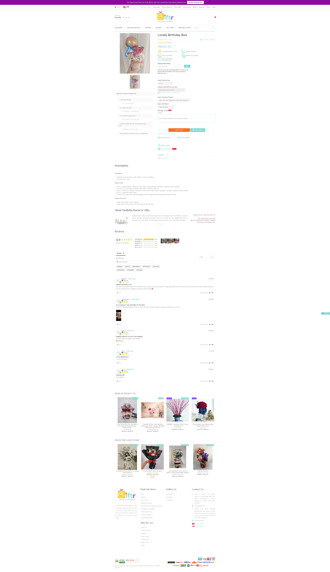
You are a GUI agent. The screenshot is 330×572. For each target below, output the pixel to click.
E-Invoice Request (146, 515)
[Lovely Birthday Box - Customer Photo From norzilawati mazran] (170, 241)
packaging (130, 270)
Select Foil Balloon (163, 104)
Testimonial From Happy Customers (151, 506)
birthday (139, 270)
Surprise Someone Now (195, 2)
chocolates (120, 270)
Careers (143, 533)
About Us (143, 527)
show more (159, 224)
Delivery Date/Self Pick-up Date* (168, 87)
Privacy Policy (145, 536)
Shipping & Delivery (146, 503)
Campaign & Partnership (148, 509)
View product (127, 412)
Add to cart (179, 130)
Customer (156, 266)
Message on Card (164, 110)
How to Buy (144, 500)
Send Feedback (199, 520)
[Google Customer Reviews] (132, 561)
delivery (119, 266)
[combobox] (204, 28)
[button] (210, 293)
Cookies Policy (145, 539)
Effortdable (136, 266)
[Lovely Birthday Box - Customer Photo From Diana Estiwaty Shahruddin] (176, 241)
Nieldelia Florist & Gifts (164, 39)
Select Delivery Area (164, 80)
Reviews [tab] (119, 253)
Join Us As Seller (145, 530)
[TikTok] (129, 17)
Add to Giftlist (198, 130)
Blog (142, 494)
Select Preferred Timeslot (165, 97)
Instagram (170, 497)
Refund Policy (145, 542)
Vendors (143, 497)
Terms (142, 545)
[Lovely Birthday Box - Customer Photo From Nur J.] (164, 241)
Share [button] (119, 293)
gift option (146, 266)
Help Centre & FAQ (146, 512)
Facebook (169, 494)
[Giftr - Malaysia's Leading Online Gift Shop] (165, 16)
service (127, 266)
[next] (213, 417)
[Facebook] (123, 17)
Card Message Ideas (147, 517)
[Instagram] (126, 17)
